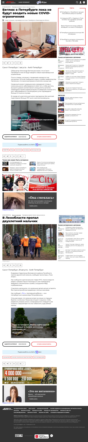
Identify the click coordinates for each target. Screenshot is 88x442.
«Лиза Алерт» (6, 261)
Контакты (16, 410)
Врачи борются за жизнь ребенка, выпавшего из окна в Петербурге (72, 26)
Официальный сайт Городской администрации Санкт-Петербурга (20, 59)
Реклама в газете (25, 410)
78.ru (23, 293)
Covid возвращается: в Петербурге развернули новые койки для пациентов (18, 164)
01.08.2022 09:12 (6, 7)
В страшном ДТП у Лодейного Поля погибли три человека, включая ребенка (71, 20)
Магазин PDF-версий (42, 408)
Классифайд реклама (20, 412)
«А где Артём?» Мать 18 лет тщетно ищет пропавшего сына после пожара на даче (74, 240)
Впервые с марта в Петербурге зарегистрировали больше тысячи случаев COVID (18, 169)
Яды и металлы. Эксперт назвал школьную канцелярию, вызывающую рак (73, 234)
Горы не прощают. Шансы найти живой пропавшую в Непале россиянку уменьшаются (30, 327)
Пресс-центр (32, 408)
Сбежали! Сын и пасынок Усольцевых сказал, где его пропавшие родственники (75, 61)
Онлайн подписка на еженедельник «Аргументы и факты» (66, 408)
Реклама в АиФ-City (65, 410)
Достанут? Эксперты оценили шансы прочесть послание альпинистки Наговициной (75, 251)
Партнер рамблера (28, 435)
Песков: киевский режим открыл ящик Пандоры (74, 98)
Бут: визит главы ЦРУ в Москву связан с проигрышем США (73, 109)
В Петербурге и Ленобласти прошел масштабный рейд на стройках (72, 12)
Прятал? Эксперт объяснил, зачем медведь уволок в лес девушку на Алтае (74, 246)
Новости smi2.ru (8, 210)
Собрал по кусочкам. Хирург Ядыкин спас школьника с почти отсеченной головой (75, 78)
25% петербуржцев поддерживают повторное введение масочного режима (45, 169)
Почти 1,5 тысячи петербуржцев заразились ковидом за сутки (33, 121)
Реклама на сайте (37, 410)
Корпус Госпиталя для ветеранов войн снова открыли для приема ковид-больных (46, 164)
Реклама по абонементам (51, 410)
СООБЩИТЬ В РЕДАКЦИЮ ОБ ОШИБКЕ (60, 412)
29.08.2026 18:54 (6, 215)
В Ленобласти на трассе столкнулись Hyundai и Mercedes (72, 40)
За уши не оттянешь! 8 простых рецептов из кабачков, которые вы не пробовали (75, 89)
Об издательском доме (20, 408)
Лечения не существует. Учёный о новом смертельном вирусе (74, 83)
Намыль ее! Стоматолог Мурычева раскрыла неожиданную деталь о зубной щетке (74, 67)
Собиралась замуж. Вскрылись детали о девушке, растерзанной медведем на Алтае (74, 229)
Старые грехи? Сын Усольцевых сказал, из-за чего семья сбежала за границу (75, 257)
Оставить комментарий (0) (44, 136)
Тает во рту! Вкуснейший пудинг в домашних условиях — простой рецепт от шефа (74, 72)
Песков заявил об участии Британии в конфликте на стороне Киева (75, 104)
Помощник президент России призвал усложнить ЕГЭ (73, 115)
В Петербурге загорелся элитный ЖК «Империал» (72, 33)
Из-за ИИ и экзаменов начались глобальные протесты (73, 121)
